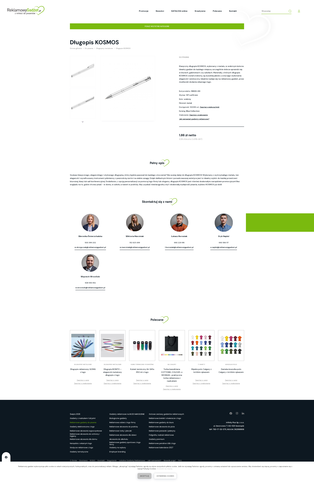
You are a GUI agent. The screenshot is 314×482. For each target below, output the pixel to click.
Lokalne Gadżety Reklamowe (132, 460)
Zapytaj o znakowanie (198, 115)
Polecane (217, 11)
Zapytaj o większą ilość (209, 107)
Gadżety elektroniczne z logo (82, 426)
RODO (92, 460)
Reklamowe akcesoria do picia (162, 426)
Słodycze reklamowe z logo (81, 447)
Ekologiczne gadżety (118, 418)
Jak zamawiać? (154, 460)
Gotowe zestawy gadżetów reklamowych (166, 414)
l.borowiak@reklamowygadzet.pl (179, 247)
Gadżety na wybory (117, 447)
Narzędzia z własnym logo (81, 443)
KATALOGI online (179, 11)
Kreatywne (200, 11)
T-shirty (201, 364)
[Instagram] (235, 413)
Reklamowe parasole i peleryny (162, 431)
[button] (82, 122)
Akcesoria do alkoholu (118, 439)
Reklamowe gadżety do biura (161, 422)
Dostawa (83, 460)
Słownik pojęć (170, 460)
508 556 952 (90, 283)
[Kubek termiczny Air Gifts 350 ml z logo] (142, 345)
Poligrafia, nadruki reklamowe (161, 435)
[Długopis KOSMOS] (82, 71)
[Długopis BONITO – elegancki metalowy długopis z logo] (113, 345)
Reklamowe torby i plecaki (120, 431)
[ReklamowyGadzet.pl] (25, 11)
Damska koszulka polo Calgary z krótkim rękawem (231, 370)
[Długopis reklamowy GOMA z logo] (83, 345)
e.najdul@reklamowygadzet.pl (223, 247)
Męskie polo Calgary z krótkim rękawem (201, 370)
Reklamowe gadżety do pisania (83, 422)
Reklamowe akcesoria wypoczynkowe (86, 431)
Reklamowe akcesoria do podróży (123, 426)
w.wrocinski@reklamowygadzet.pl (90, 287)
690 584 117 (224, 242)
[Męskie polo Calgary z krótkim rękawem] (202, 345)
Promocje (143, 11)
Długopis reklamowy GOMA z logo (83, 370)
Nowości (160, 11)
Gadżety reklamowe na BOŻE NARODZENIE (126, 414)
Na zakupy (172, 364)
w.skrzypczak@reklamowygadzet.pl (90, 247)
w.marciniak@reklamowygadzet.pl (135, 247)
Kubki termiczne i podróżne (142, 364)
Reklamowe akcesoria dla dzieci (122, 435)
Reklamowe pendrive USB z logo (162, 443)
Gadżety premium (156, 439)
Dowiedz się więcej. (164, 469)
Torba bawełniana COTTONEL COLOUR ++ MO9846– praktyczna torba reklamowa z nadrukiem (172, 375)
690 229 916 (179, 242)
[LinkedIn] (241, 413)
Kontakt (233, 11)
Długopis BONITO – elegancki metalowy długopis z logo (112, 372)
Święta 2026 (75, 414)
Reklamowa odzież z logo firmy (122, 422)
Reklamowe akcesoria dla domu (83, 439)
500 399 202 (90, 242)
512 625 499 (135, 242)
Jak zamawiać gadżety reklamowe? (194, 119)
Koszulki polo (231, 364)
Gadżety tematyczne (79, 452)
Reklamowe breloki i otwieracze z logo (165, 418)
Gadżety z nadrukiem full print (83, 418)
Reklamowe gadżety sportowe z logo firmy (125, 443)
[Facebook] (229, 413)
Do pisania (184, 57)
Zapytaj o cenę (83, 380)
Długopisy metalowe (83, 364)
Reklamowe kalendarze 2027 (161, 447)
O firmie (73, 460)
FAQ (180, 460)
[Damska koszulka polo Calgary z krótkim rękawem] (231, 345)
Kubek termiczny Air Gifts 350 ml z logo (142, 370)
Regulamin (112, 460)
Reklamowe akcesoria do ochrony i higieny (85, 435)
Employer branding (117, 452)
